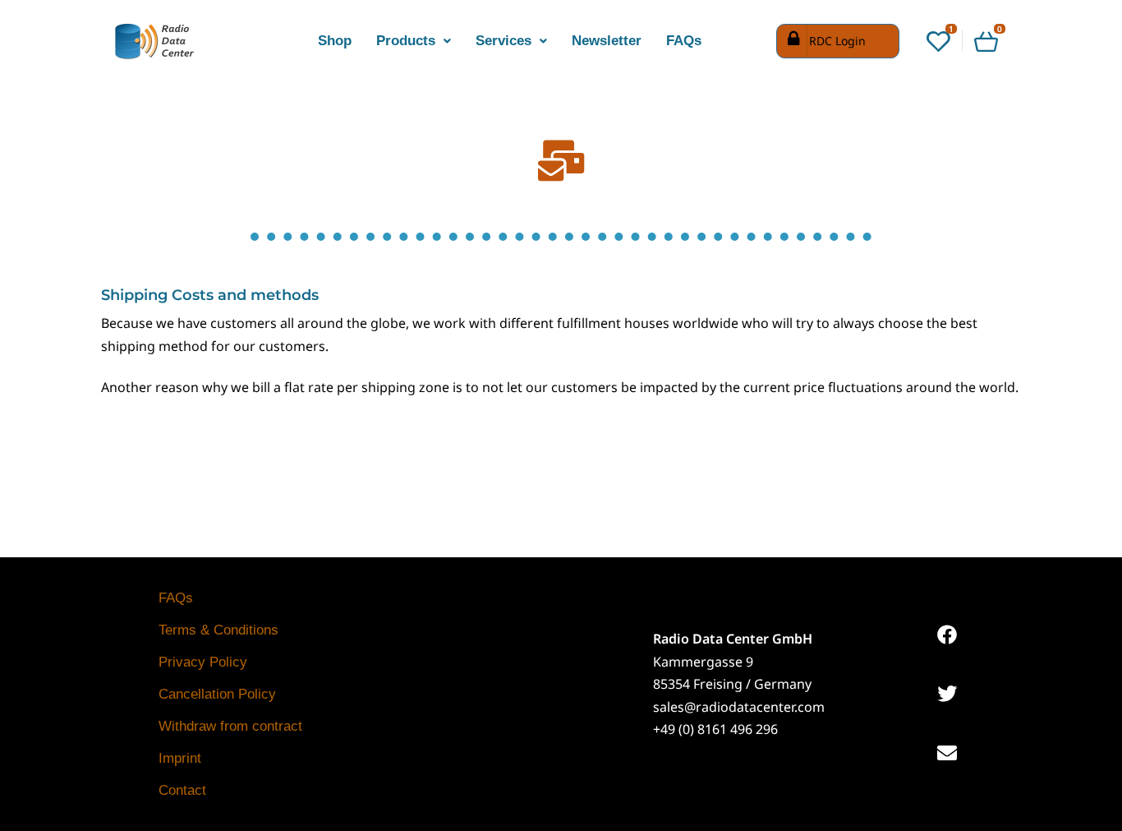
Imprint (180, 758)
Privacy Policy (203, 662)
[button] (413, 41)
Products (405, 40)
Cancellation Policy (217, 694)
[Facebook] (947, 634)
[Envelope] (947, 753)
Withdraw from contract (230, 726)
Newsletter (606, 40)
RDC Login (837, 40)
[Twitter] (947, 693)
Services (503, 40)
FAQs (683, 40)
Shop (335, 40)
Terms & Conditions (218, 630)
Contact (182, 790)
